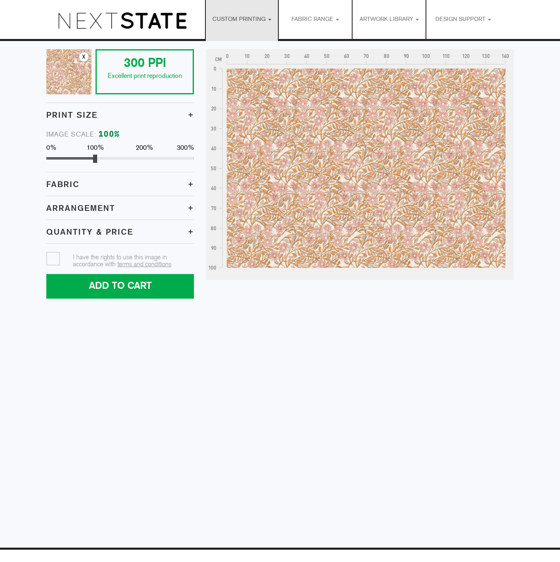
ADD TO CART (120, 286)
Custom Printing (239, 19)
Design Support (461, 19)
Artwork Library (387, 19)
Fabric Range (313, 19)
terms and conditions (144, 264)
